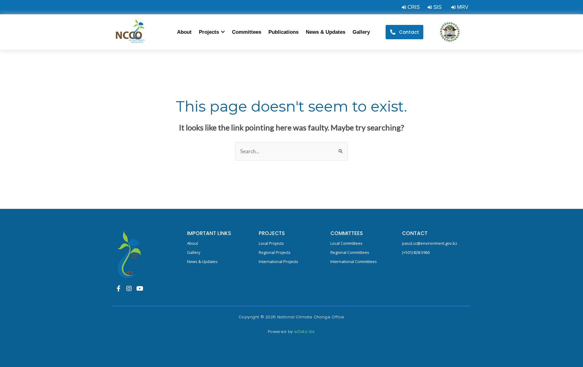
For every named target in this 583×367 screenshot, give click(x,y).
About (192, 243)
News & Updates (202, 261)
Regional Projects (275, 252)
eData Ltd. (304, 331)
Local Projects (271, 243)
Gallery (193, 252)
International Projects (278, 261)
